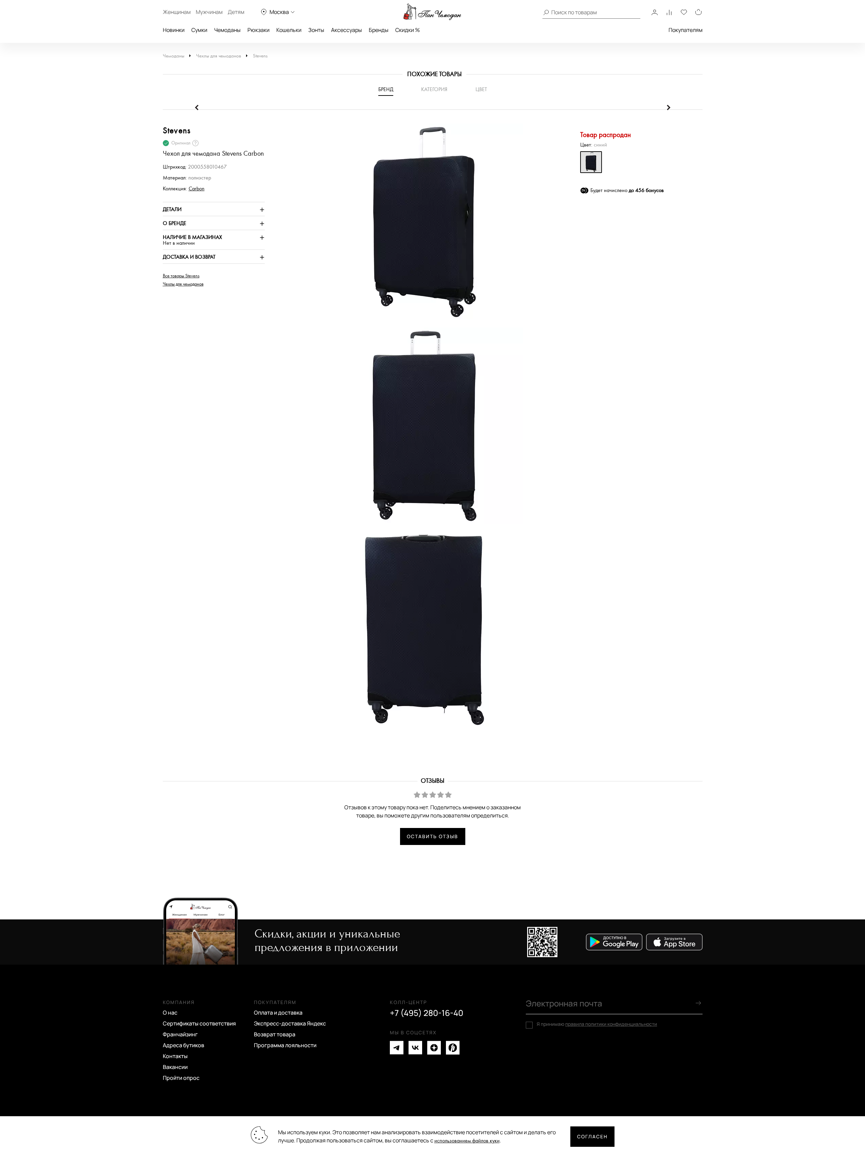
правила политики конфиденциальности (611, 1024)
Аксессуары (346, 30)
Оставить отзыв (432, 836)
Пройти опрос (181, 1078)
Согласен (592, 1136)
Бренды (378, 30)
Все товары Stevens (181, 276)
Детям (236, 12)
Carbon (197, 189)
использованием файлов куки (467, 1141)
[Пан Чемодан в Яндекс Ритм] (453, 1048)
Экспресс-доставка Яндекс (290, 1023)
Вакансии (175, 1067)
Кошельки (288, 30)
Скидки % (407, 30)
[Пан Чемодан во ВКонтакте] (415, 1048)
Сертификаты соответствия (199, 1023)
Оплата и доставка (278, 1012)
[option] (421, 225)
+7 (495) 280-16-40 (426, 1013)
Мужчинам (209, 12)
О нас (170, 1012)
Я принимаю (597, 1024)
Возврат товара (274, 1034)
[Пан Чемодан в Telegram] (396, 1048)
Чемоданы (227, 30)
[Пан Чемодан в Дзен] (434, 1048)
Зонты (316, 30)
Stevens (260, 56)
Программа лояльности (285, 1045)
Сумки (199, 30)
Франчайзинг (180, 1034)
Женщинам (177, 12)
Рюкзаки (258, 30)
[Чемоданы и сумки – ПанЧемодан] (432, 11)
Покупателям (686, 30)
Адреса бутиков (183, 1045)
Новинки (174, 30)
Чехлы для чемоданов (218, 56)
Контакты (175, 1056)
